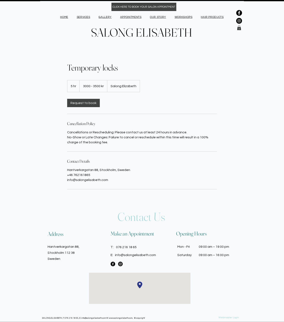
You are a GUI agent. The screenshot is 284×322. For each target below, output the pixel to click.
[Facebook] (239, 13)
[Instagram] (239, 21)
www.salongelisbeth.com (120, 318)
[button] (239, 27)
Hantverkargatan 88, (63, 246)
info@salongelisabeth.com (135, 255)
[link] (83, 103)
